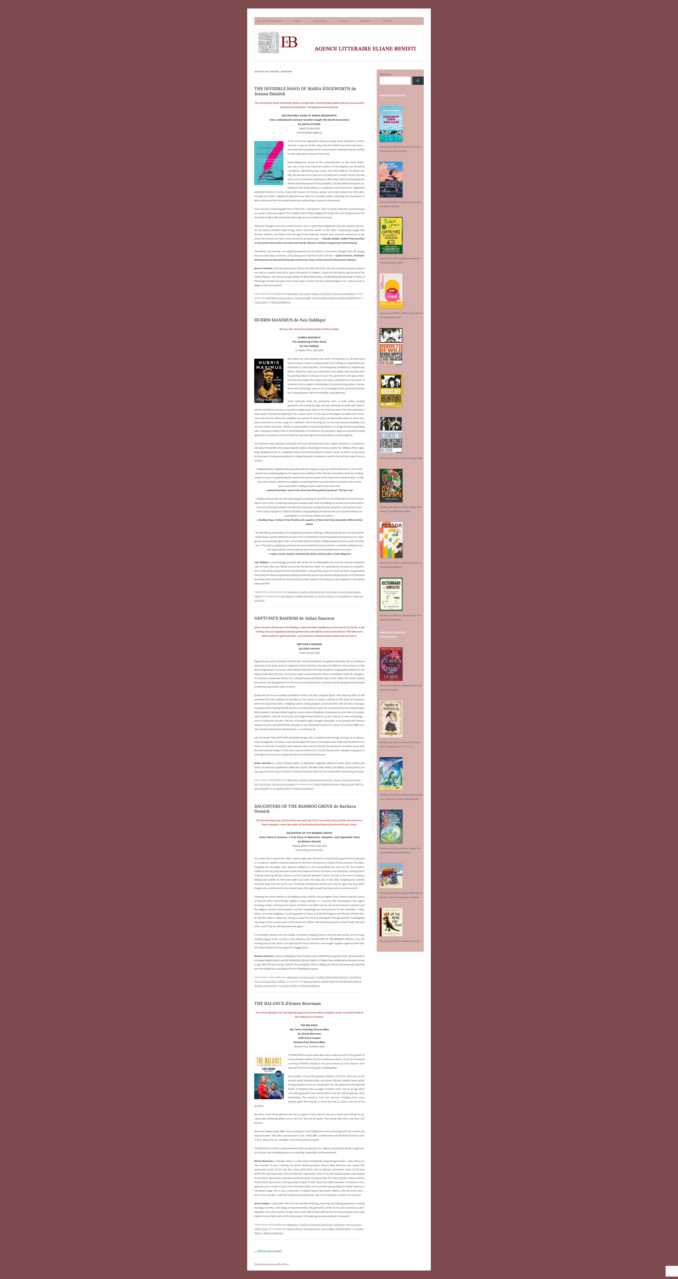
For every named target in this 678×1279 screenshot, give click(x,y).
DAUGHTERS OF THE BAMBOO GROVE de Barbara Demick (305, 808)
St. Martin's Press (324, 596)
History (315, 293)
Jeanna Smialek (303, 298)
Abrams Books (294, 1228)
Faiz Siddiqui (287, 596)
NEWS (298, 20)
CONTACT (387, 20)
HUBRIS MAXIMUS (304, 596)
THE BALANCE (343, 1228)
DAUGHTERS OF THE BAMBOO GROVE (341, 981)
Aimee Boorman (311, 1228)
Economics (305, 293)
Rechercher (385, 74)
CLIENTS (343, 20)
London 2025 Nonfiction (312, 592)
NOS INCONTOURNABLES (269, 20)
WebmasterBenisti (280, 302)
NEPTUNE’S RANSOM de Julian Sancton (294, 618)
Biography (292, 293)
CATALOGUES (320, 20)
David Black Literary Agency (279, 298)
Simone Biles (328, 1228)
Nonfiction (326, 293)
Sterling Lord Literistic (265, 985)
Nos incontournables (344, 293)
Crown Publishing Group (326, 784)
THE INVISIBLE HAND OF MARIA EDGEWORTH (336, 298)
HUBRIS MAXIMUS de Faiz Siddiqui (290, 320)
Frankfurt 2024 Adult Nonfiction (316, 780)
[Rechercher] (418, 81)
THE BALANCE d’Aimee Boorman (287, 1003)
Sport (265, 1228)
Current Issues (306, 977)
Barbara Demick (312, 981)
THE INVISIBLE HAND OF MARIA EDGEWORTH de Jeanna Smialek (305, 91)
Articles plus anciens (268, 1250)
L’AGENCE (365, 20)
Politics (258, 596)
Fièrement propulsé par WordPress (271, 1264)
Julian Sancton (347, 784)
